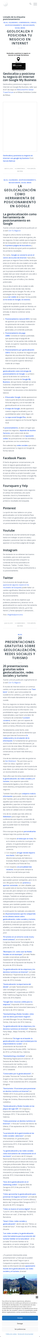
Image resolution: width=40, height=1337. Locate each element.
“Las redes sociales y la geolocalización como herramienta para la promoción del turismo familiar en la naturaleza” (19, 1236)
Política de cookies (11, 1334)
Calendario (13, 22)
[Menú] (34, 4)
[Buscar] (29, 4)
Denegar (20, 1323)
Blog (6, 22)
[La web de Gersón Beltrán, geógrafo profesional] (16, 4)
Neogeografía (29, 25)
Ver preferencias (20, 1329)
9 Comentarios (20, 168)
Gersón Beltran (9, 161)
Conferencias (24, 22)
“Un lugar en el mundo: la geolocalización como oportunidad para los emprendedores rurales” (20, 1041)
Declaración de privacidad (25, 1334)
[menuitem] (29, 4)
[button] (37, 1297)
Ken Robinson (10, 761)
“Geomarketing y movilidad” (14, 1056)
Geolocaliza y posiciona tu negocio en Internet (20, 37)
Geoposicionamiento (13, 25)
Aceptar (20, 1318)
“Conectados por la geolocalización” (17, 1074)
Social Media (20, 28)
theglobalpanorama (15, 615)
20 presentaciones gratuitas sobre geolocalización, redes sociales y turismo (20, 648)
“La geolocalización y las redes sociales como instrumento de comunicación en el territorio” (19, 1153)
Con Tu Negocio (14, 231)
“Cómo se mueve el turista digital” (16, 1209)
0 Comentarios (20, 623)
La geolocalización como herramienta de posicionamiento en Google (20, 196)
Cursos (33, 22)
